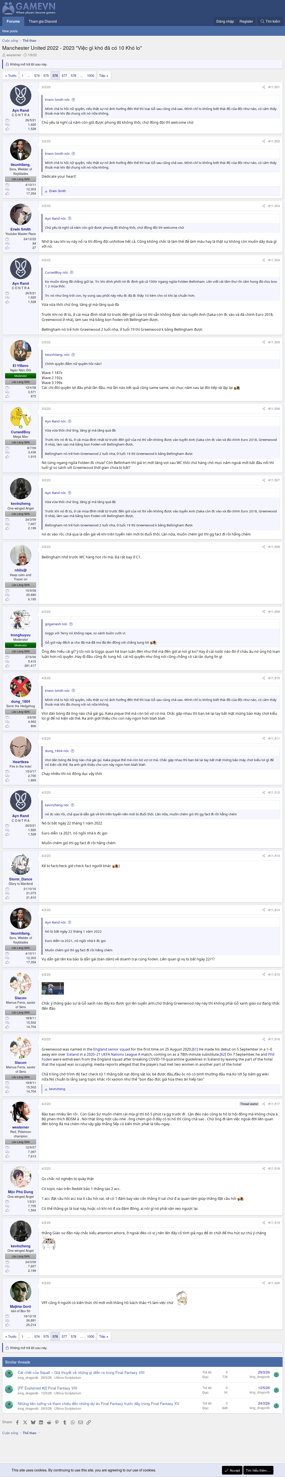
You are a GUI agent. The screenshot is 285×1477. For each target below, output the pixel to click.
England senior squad (111, 1049)
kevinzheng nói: (57, 805)
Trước (12, 75)
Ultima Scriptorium (67, 1377)
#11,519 (274, 1222)
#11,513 (274, 855)
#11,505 (274, 342)
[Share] (264, 87)
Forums (13, 21)
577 (64, 75)
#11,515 (274, 974)
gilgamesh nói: (56, 624)
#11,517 (274, 1103)
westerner (13, 54)
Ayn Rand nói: (55, 218)
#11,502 (274, 141)
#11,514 (274, 910)
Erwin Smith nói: (57, 99)
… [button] (29, 75)
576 (55, 75)
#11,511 (274, 738)
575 (46, 75)
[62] (223, 1054)
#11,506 (274, 408)
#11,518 (274, 1168)
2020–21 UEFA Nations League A (113, 1054)
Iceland (73, 1054)
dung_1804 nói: (57, 750)
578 (73, 75)
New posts (10, 30)
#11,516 (274, 1039)
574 (37, 75)
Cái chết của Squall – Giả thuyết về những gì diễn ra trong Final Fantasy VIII (81, 1372)
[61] (195, 1049)
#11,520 (274, 1283)
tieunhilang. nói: (57, 354)
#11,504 (274, 260)
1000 (90, 75)
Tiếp (102, 75)
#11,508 (274, 546)
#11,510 (274, 678)
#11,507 (274, 480)
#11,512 (274, 792)
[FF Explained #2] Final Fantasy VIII (47, 1388)
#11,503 (274, 205)
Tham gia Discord (43, 21)
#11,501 (274, 87)
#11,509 (274, 611)
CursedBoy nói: (56, 272)
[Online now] (20, 427)
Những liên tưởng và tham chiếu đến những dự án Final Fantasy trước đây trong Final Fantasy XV (98, 1403)
